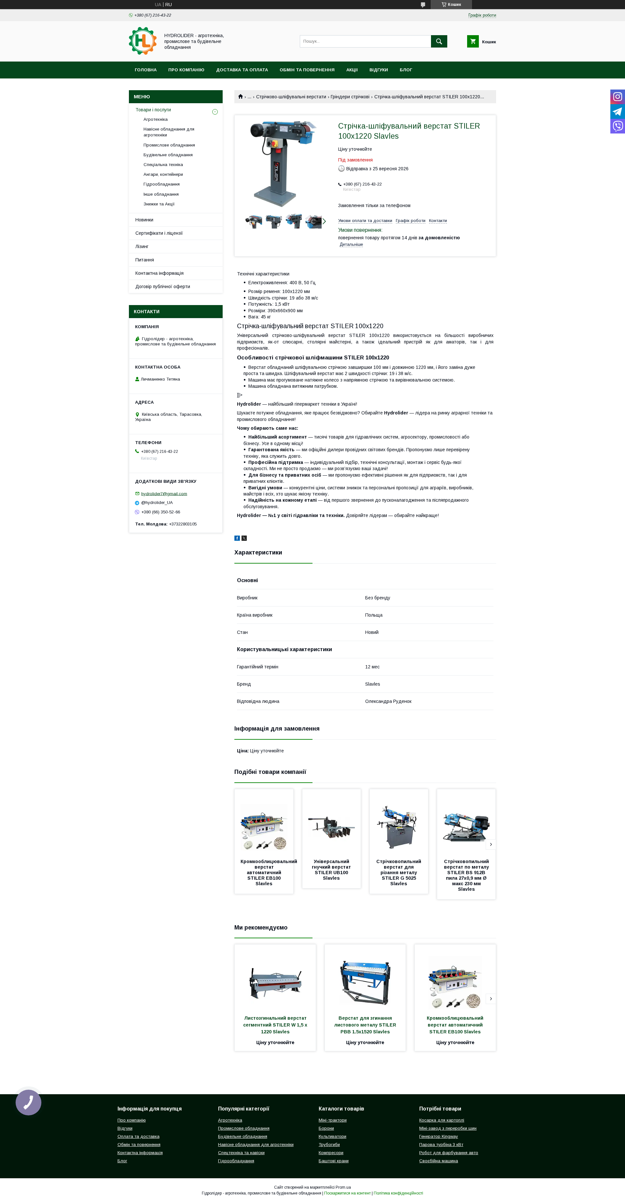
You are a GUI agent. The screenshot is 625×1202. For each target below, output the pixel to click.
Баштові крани (334, 1160)
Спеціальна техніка (163, 164)
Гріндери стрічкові (350, 96)
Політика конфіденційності (398, 1193)
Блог (406, 69)
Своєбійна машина (438, 1160)
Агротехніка (156, 119)
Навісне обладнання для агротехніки (169, 132)
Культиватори (332, 1136)
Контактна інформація (159, 273)
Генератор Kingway (438, 1136)
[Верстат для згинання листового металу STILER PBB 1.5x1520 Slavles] (365, 977)
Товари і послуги (153, 109)
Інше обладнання (161, 194)
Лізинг (141, 246)
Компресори (331, 1152)
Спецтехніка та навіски (241, 1152)
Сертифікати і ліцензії (159, 233)
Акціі (352, 69)
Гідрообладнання (162, 184)
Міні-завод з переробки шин (448, 1128)
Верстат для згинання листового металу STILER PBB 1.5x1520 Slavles (365, 1024)
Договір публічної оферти (162, 286)
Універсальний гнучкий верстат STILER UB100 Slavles (332, 870)
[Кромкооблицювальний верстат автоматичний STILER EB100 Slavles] (264, 821)
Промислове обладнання (169, 145)
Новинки (144, 219)
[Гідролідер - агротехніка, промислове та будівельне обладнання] (143, 53)
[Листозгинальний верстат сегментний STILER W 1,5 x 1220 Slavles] (275, 977)
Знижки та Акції (159, 204)
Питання (144, 259)
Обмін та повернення (307, 69)
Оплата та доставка (139, 1136)
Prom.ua (343, 1187)
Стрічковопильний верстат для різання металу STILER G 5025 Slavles (399, 872)
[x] (244, 539)
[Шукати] (439, 41)
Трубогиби (329, 1144)
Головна (146, 69)
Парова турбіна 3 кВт (441, 1144)
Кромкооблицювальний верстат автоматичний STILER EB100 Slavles (270, 872)
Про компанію (186, 69)
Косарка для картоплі (441, 1120)
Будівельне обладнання (168, 154)
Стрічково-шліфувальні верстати (291, 96)
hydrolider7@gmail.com (164, 493)
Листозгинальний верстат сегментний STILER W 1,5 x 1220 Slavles (276, 1024)
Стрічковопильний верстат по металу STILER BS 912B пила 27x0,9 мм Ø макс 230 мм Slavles (467, 875)
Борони (326, 1128)
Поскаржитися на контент (347, 1193)
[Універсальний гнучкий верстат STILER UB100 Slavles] (331, 821)
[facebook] (237, 539)
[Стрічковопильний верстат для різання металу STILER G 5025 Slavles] (399, 821)
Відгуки (378, 69)
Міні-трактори (333, 1120)
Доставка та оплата (242, 69)
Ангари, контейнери (163, 174)
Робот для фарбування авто (448, 1152)
